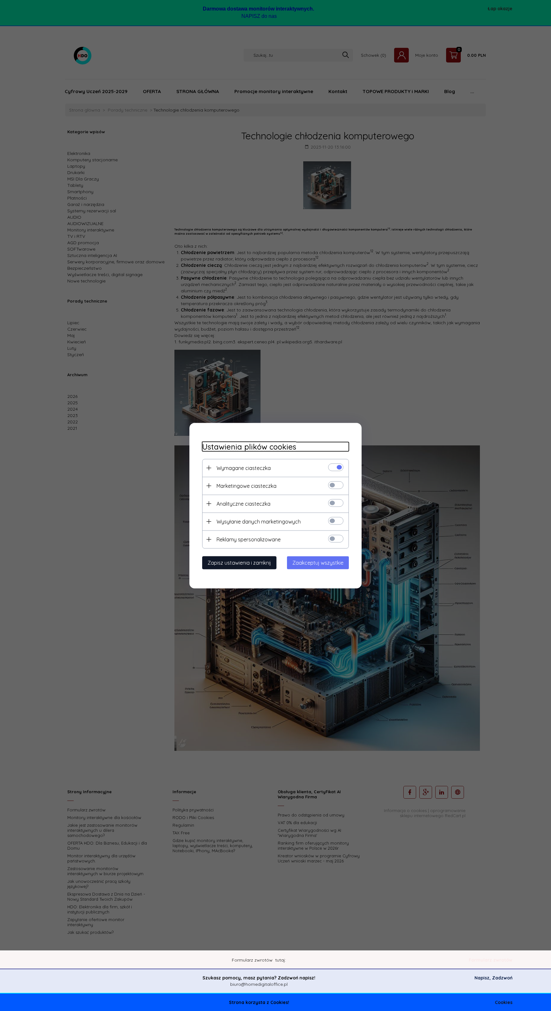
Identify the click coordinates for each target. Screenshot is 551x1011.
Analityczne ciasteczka (243, 503)
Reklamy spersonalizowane (249, 539)
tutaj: (280, 960)
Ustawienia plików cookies (249, 446)
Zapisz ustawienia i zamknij (239, 562)
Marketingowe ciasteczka (246, 485)
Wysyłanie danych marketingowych (259, 521)
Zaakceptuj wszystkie (317, 562)
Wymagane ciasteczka (244, 468)
